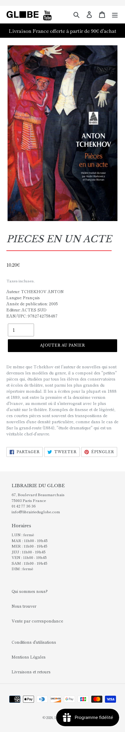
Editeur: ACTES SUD (26, 310)
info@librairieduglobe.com (36, 511)
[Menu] (114, 14)
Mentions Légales (29, 657)
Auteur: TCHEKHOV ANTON (35, 291)
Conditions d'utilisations (34, 642)
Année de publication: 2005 (32, 303)
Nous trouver (24, 606)
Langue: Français (23, 297)
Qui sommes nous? (30, 591)
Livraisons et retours (31, 671)
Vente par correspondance (37, 621)
